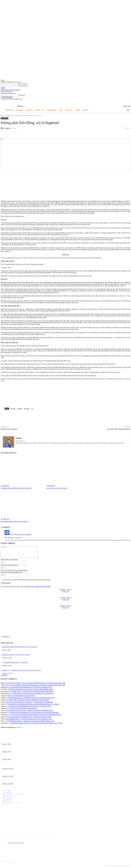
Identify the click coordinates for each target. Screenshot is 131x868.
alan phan (12, 408)
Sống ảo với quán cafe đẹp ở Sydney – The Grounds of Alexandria (29, 702)
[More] (46, 133)
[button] (128, 110)
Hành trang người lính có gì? (10, 748)
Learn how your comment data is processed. (37, 586)
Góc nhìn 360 (17, 115)
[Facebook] (124, 101)
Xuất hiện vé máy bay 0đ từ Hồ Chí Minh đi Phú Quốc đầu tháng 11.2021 (37, 723)
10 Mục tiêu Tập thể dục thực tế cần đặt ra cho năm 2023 (33, 693)
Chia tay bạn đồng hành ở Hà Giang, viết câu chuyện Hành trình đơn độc (22, 756)
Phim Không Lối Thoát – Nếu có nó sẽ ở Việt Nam (16, 654)
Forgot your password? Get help (10, 90)
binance (3, 687)
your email (22, 95)
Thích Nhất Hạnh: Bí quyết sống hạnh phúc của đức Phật (16, 488)
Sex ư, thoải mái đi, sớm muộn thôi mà (57, 488)
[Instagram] (126, 101)
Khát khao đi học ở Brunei (9, 429)
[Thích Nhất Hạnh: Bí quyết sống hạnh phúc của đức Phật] (23, 471)
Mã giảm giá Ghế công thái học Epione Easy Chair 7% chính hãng (20, 773)
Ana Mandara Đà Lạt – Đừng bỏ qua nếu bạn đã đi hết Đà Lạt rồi (31, 698)
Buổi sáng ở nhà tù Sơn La (9, 741)
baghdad (19, 408)
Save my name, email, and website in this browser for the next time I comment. (27, 579)
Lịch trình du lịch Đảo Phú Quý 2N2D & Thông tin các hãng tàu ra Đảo (36, 715)
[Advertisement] (15, 186)
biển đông (26, 408)
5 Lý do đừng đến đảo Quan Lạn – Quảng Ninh (15, 662)
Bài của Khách (9, 115)
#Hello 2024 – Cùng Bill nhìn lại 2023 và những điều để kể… (33, 691)
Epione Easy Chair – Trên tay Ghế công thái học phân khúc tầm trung (21, 765)
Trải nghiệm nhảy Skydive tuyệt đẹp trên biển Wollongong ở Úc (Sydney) (33, 704)
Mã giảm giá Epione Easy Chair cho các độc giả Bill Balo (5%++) (31, 689)
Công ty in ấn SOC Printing (10, 683)
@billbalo (19, 727)
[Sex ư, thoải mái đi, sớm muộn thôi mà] (68, 471)
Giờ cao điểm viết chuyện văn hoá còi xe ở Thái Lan (14, 521)
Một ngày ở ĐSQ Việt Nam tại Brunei (119, 429)
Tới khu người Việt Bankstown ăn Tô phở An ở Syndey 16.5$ (43, 683)
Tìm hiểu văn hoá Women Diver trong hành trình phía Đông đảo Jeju (34, 712)
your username (23, 84)
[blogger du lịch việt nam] (20, 106)
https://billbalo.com (20, 440)
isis (32, 408)
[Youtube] (129, 101)
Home (2, 115)
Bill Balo (7, 128)
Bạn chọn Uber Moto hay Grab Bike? (21, 696)
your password (23, 86)
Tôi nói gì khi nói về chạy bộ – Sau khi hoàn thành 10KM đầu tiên (29, 710)
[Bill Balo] (2, 128)
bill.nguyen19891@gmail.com (16, 843)
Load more (4, 675)
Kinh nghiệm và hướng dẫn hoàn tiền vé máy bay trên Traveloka (19, 646)
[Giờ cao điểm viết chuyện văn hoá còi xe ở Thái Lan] (23, 504)
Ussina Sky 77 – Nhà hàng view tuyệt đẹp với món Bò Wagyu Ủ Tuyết (21, 670)
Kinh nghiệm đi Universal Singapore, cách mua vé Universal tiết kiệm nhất (38, 685)
